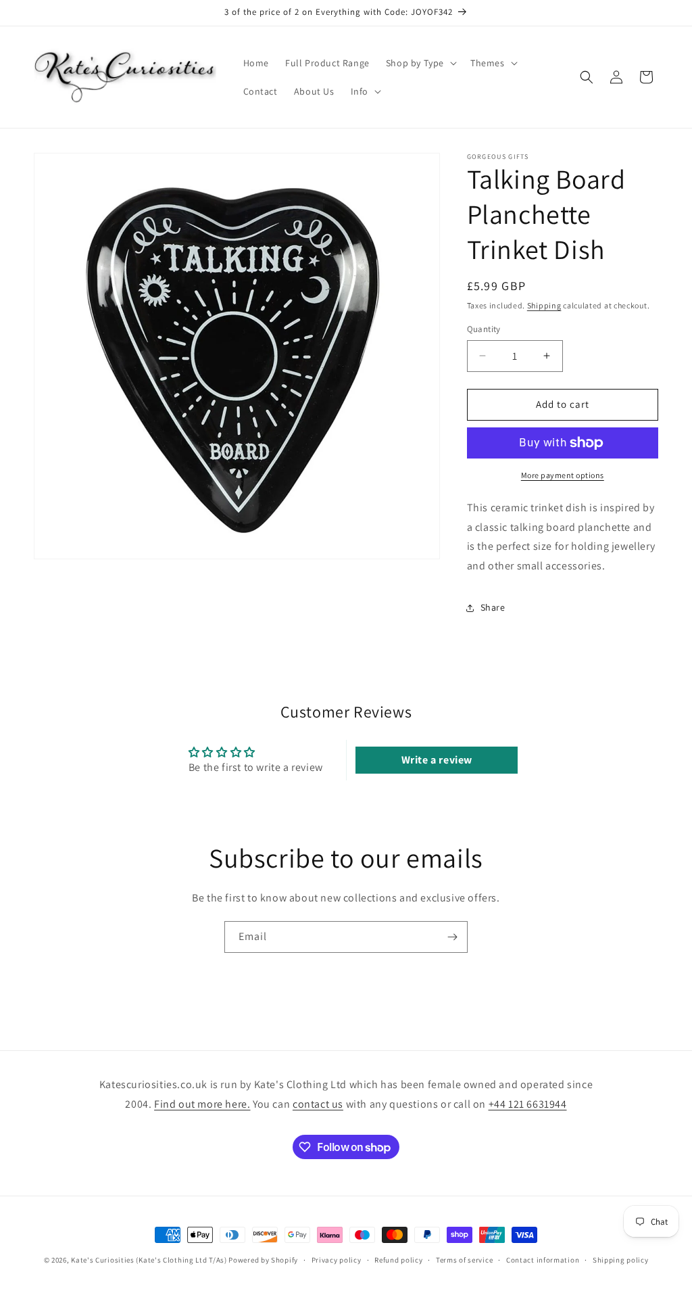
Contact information (542, 1260)
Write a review (436, 760)
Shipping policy (621, 1260)
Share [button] (492, 607)
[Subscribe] (452, 937)
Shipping (544, 305)
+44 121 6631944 (528, 1104)
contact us (318, 1104)
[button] (420, 63)
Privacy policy (337, 1260)
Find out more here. (202, 1104)
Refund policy (398, 1260)
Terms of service (464, 1260)
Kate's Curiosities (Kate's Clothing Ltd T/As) (149, 1260)
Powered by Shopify (263, 1260)
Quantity (484, 329)
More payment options (562, 475)
